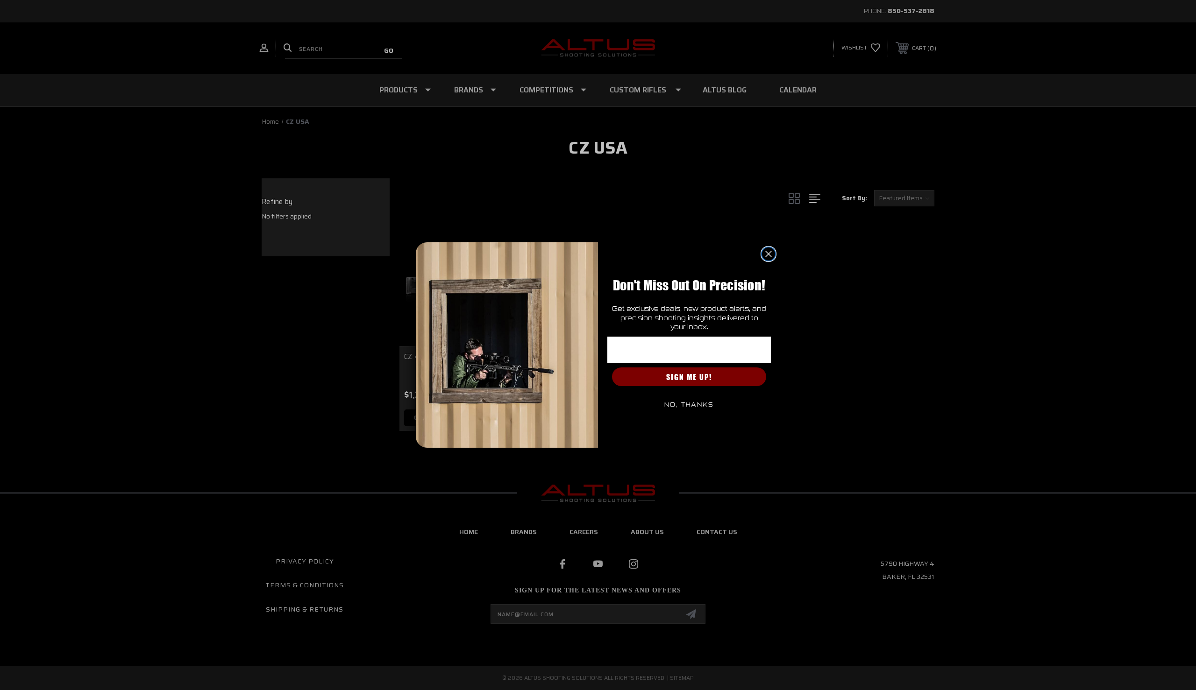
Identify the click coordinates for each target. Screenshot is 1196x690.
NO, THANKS (689, 404)
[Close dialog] (769, 254)
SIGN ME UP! (689, 376)
